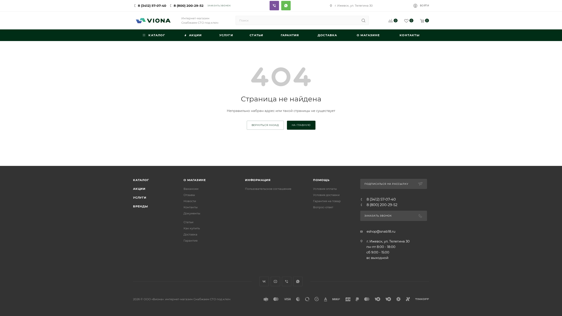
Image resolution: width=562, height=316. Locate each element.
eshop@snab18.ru (381, 231)
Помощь (321, 180)
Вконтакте (264, 281)
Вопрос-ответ (323, 207)
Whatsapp (286, 5)
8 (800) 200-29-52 (189, 6)
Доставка (190, 234)
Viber (274, 5)
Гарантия (191, 240)
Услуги (139, 197)
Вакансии (191, 188)
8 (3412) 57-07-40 (152, 6)
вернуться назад (265, 125)
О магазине (195, 180)
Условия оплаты (325, 188)
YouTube (275, 281)
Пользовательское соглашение (268, 188)
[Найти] (363, 20)
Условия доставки (326, 195)
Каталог (141, 180)
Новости (190, 201)
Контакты (191, 207)
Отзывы (189, 195)
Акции (139, 188)
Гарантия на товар (327, 201)
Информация (258, 180)
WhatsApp (298, 281)
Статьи (188, 222)
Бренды (140, 206)
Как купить (192, 228)
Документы (192, 213)
